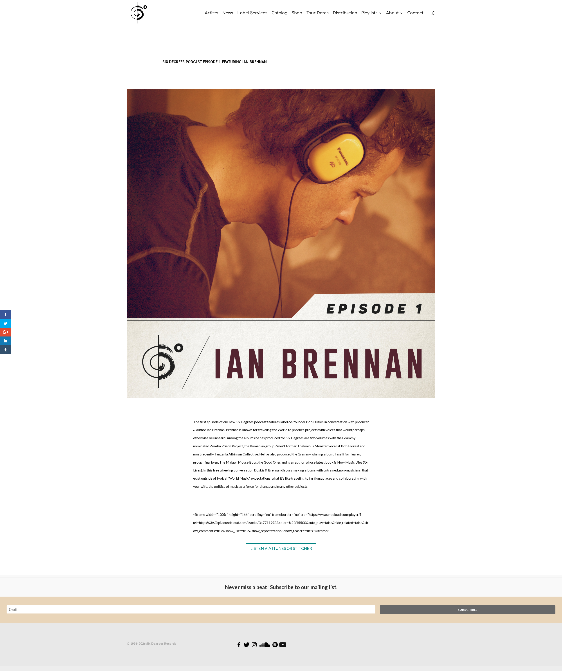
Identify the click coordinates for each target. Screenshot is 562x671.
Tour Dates (317, 13)
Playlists (369, 13)
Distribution (345, 13)
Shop (297, 13)
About (392, 13)
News (227, 13)
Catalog (279, 13)
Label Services (252, 13)
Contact (415, 13)
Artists (211, 13)
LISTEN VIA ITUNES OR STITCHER (281, 548)
